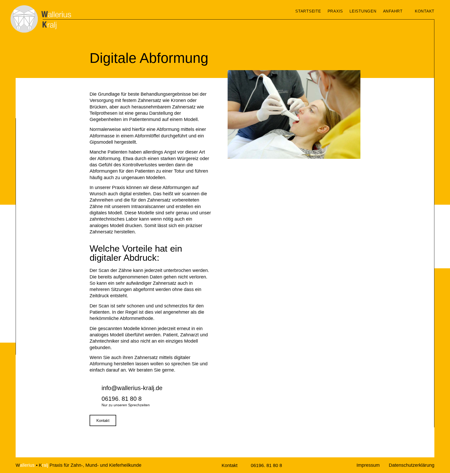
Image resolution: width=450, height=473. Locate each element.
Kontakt (230, 465)
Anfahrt (393, 11)
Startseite (308, 11)
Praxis (335, 11)
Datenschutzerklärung (411, 465)
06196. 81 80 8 (266, 465)
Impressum (368, 465)
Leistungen (363, 11)
